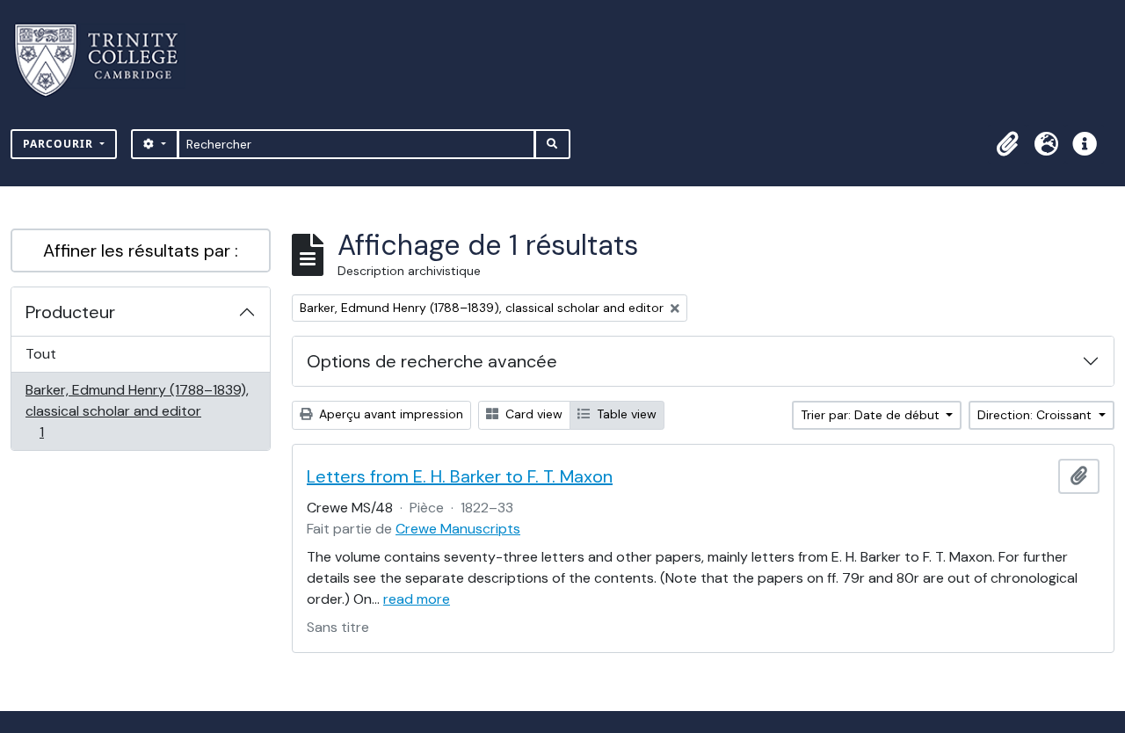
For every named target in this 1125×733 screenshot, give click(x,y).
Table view (625, 414)
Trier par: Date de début (872, 415)
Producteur (70, 312)
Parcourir (60, 143)
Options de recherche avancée (432, 361)
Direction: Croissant (1036, 415)
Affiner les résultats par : (140, 250)
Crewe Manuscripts (458, 528)
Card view (532, 414)
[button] (1007, 144)
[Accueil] (107, 60)
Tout (40, 354)
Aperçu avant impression (389, 414)
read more (416, 599)
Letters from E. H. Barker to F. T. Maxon (460, 476)
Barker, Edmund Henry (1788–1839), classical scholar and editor (137, 410)
